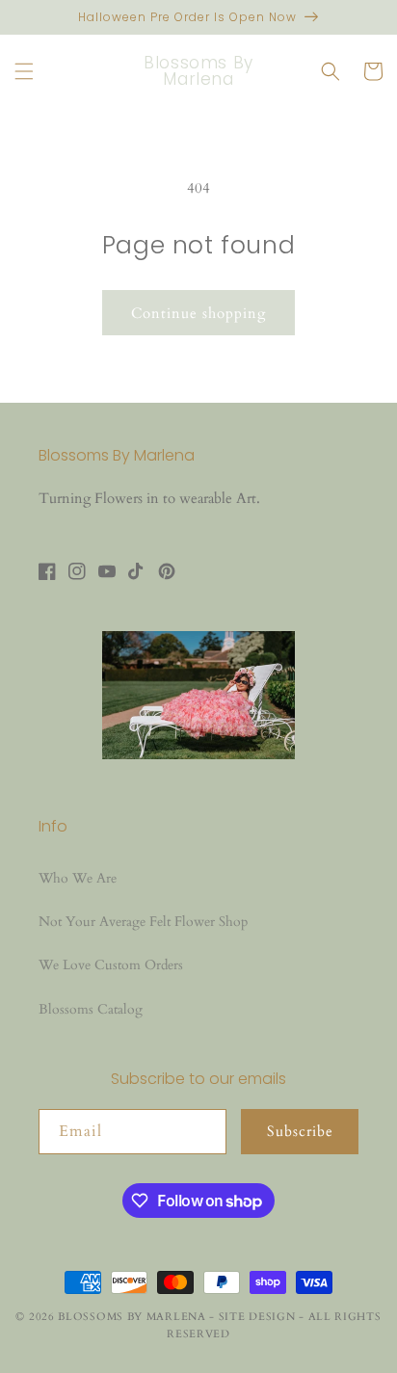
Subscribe (300, 1131)
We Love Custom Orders (111, 965)
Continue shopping (198, 313)
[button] (24, 71)
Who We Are (78, 878)
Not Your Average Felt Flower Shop (143, 921)
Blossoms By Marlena (131, 1316)
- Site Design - (258, 1316)
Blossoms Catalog (91, 1009)
